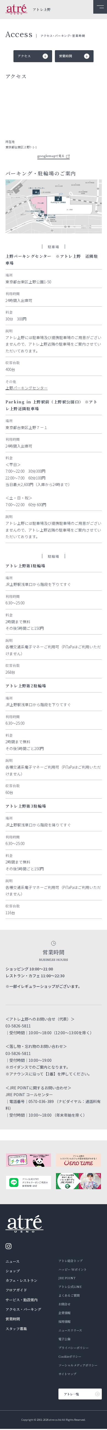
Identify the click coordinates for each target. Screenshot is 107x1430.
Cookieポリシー (69, 1356)
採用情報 (64, 1321)
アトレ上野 (42, 9)
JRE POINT (66, 1278)
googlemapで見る (50, 156)
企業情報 (64, 1313)
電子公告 (64, 1339)
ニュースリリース (70, 1330)
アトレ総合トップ (70, 1260)
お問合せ (64, 1304)
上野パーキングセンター (26, 388)
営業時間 (12, 1318)
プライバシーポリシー (73, 1347)
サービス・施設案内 (21, 1299)
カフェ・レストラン (21, 1280)
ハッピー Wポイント (72, 1269)
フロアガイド (16, 1290)
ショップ (12, 1270)
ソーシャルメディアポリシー (77, 1365)
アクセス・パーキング (23, 1309)
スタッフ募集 (16, 1328)
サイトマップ (67, 1374)
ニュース (12, 1261)
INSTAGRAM (10, 1246)
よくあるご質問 (69, 1295)
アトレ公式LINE (69, 1286)
